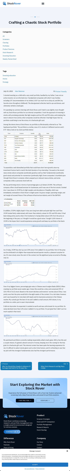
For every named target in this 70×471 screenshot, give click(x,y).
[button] (67, 451)
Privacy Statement (39, 468)
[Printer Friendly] (54, 92)
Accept (35, 465)
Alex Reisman (20, 91)
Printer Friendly (61, 92)
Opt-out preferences (30, 468)
